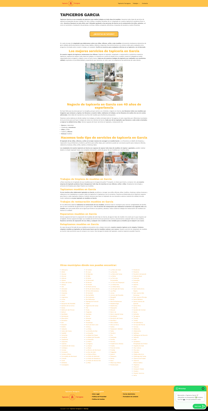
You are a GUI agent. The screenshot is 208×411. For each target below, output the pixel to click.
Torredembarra (138, 322)
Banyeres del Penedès (68, 303)
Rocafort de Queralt (139, 274)
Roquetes (136, 280)
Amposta (64, 293)
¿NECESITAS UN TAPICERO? (104, 34)
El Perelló (89, 284)
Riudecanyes (114, 365)
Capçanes (64, 341)
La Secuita (113, 272)
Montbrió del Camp (116, 318)
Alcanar (63, 274)
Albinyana (64, 270)
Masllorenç (113, 305)
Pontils (112, 339)
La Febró (88, 341)
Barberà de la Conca (67, 305)
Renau (112, 358)
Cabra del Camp (66, 331)
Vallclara (136, 333)
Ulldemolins (137, 331)
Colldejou (64, 348)
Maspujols (113, 308)
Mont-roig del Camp (116, 314)
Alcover (63, 276)
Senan (135, 312)
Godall (88, 320)
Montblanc (113, 316)
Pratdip (112, 350)
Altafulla (64, 291)
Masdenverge (114, 303)
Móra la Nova (114, 324)
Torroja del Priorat (139, 324)
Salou (135, 286)
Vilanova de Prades (139, 358)
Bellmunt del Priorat (67, 310)
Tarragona (136, 316)
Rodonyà (136, 278)
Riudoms (136, 272)
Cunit (63, 360)
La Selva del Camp (116, 274)
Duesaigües (65, 365)
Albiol (63, 272)
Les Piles (113, 291)
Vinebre (135, 371)
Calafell (63, 333)
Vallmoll (136, 337)
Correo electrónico (129, 394)
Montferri (113, 320)
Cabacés (64, 329)
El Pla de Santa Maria (92, 289)
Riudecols (136, 270)
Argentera (64, 297)
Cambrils (64, 337)
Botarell (64, 324)
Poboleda (113, 337)
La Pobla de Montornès (93, 360)
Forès (87, 310)
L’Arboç (88, 327)
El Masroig (89, 274)
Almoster (64, 289)
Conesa (63, 350)
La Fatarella (89, 339)
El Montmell (90, 280)
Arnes (63, 299)
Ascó (63, 301)
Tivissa (135, 320)
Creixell (63, 358)
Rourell (135, 282)
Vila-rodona (137, 348)
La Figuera (89, 343)
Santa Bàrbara (138, 299)
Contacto (145, 3)
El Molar (88, 278)
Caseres (63, 343)
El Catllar (89, 270)
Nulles (112, 327)
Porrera (112, 341)
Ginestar (88, 318)
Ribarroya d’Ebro (115, 362)
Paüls (112, 331)
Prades (112, 346)
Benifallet (64, 314)
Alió (62, 286)
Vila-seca (136, 350)
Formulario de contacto (130, 396)
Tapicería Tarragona (124, 3)
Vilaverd (136, 367)
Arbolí (63, 295)
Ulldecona (136, 329)
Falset (88, 303)
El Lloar (88, 272)
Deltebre (64, 362)
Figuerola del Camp (92, 305)
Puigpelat (113, 352)
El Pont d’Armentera (92, 291)
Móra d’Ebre (114, 322)
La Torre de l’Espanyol (117, 282)
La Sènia (113, 276)
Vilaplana (136, 365)
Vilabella (136, 352)
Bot (62, 322)
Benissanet (64, 316)
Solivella (136, 314)
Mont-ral (113, 312)
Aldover (63, 278)
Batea (63, 308)
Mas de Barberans (116, 301)
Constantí (64, 352)
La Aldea (88, 329)
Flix (87, 308)
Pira (111, 335)
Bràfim (63, 327)
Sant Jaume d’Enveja (140, 297)
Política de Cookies (98, 399)
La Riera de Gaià (115, 270)
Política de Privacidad (99, 396)
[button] (203, 388)
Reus (111, 360)
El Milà (88, 276)
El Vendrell (89, 293)
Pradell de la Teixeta (116, 343)
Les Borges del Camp (117, 289)
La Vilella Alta (114, 284)
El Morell (89, 282)
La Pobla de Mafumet (92, 356)
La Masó (88, 348)
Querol (112, 354)
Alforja (63, 284)
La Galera (89, 346)
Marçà (112, 299)
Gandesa (88, 314)
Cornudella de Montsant (69, 356)
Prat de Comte (115, 348)
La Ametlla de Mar (92, 331)
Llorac (112, 293)
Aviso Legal (95, 394)
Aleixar (63, 280)
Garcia (88, 316)
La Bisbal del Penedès (93, 337)
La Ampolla (89, 333)
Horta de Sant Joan (92, 324)
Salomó (135, 284)
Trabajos (135, 3)
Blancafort (64, 318)
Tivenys (135, 318)
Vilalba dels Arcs (138, 354)
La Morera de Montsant (93, 350)
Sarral (135, 308)
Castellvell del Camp (68, 346)
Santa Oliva (137, 305)
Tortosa (135, 327)
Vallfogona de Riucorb (140, 335)
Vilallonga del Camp (139, 356)
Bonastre (64, 320)
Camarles (64, 335)
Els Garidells (90, 295)
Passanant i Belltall (116, 329)
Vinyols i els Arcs (138, 373)
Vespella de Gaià (138, 346)
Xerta (135, 375)
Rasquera (113, 356)
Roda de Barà (137, 276)
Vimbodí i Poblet (138, 369)
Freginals (89, 312)
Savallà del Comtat (139, 310)
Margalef (113, 297)
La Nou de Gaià (91, 352)
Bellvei (63, 312)
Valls (134, 339)
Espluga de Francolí (92, 301)
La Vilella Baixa (115, 286)
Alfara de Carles (66, 282)
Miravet (112, 310)
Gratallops (89, 322)
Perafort (113, 333)
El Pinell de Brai (91, 286)
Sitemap (86, 408)
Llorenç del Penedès (116, 295)
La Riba (88, 362)
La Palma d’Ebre (91, 354)
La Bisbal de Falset (92, 335)
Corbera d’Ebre (66, 354)
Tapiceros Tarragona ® (76, 408)
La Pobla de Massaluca (93, 358)
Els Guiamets (90, 297)
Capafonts (64, 339)
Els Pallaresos (90, 299)
